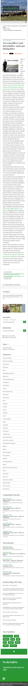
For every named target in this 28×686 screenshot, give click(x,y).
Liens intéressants (7, 347)
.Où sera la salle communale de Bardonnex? (11, 573)
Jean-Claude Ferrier (7, 437)
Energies (5, 406)
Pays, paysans (6, 455)
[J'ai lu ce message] (26, 682)
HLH (4, 524)
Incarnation (14, 585)
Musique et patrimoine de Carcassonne (14, 590)
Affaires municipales (8, 361)
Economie (5, 403)
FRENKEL (5, 516)
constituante (8, 636)
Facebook (5, 412)
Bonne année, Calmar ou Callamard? (12, 500)
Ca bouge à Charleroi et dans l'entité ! (13, 608)
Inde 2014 (5, 428)
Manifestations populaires (9, 443)
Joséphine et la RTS (8, 566)
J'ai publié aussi (6, 434)
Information (6, 431)
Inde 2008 (5, 425)
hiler (12, 639)
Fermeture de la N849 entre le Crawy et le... (13, 593)
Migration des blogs (8, 548)
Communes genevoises (8, 379)
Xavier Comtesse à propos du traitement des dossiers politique (13, 254)
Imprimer (19, 53)
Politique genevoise (7, 461)
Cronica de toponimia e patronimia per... (12, 615)
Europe (4, 409)
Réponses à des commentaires (10, 467)
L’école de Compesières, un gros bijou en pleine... (14, 554)
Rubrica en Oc (6, 616)
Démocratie (6, 394)
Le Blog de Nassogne (9, 594)
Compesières (6, 382)
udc (5, 642)
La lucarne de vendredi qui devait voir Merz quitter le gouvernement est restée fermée (13, 87)
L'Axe (4, 620)
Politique (16, 274)
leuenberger (9, 276)
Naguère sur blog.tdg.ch (9, 349)
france (6, 645)
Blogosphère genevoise (8, 373)
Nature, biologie (7, 452)
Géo (4, 508)
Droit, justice (6, 397)
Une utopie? (5, 473)
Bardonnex (5, 367)
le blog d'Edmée (12, 599)
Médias (4, 446)
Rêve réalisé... (6, 585)
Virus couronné (6, 486)
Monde (4, 449)
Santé (4, 470)
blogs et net (5, 376)
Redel (4, 500)
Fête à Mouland (6, 602)
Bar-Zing (15, 612)
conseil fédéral (17, 276)
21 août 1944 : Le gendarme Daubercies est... (13, 588)
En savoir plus (9, 684)
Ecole (4, 400)
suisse (16, 636)
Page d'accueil (6, 28)
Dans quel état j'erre (8, 391)
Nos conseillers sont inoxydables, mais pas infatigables (14, 45)
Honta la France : (7, 612)
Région (4, 464)
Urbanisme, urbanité (8, 479)
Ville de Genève (6, 482)
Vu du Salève (11, 8)
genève (11, 642)
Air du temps (6, 364)
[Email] (14, 651)
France (4, 416)
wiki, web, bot (6, 489)
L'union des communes (8, 440)
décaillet (13, 645)
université (5, 476)
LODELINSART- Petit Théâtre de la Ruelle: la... (14, 607)
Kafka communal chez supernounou (12, 30)
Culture (4, 388)
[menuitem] (14, 26)
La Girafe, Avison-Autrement (14, 624)
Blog (4, 370)
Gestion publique (9, 274)
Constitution (6, 385)
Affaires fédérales (14, 273)
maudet (6, 639)
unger (17, 642)
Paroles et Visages (11, 620)
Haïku (4, 422)
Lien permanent (8, 272)
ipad (18, 639)
